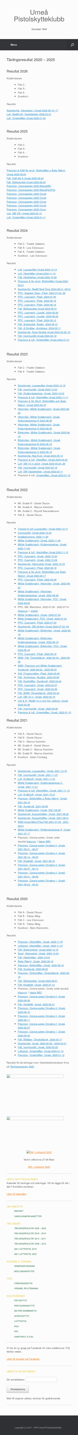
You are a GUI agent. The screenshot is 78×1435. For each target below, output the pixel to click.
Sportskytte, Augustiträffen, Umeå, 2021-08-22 (43, 814)
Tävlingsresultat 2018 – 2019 (30, 1233)
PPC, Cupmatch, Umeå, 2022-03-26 (37, 689)
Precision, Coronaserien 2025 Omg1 (26, 209)
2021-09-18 (24, 802)
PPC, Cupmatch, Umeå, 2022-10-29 (37, 560)
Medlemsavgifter (24, 1271)
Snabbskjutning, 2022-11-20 (33, 536)
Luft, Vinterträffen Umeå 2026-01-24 (26, 118)
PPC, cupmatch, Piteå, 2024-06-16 (37, 300)
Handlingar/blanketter (28, 1216)
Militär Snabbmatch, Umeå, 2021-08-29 (39, 810)
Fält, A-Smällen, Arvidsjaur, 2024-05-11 (39, 328)
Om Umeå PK (15, 1206)
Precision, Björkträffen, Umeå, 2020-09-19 (41, 965)
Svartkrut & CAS (23, 1336)
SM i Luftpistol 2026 (39, 1167)
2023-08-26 (45, 420)
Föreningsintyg (23, 1283)
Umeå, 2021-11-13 (60, 790)
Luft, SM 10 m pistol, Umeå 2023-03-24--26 (41, 463)
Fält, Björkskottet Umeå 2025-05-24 (26, 182)
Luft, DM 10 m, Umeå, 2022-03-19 (36, 697)
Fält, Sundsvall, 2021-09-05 (33, 806)
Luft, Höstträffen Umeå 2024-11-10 (36, 273)
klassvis (23, 611)
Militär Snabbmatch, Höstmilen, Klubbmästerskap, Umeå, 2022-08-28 (38, 593)
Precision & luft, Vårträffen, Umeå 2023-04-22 (43, 459)
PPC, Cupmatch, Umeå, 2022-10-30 (37, 556)
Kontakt (18, 1211)
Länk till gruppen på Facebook (23, 1359)
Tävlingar (13, 1223)
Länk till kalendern (17, 1194)
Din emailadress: (16, 1379)
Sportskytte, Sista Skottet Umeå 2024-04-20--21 (44, 332)
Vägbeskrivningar (24, 1266)
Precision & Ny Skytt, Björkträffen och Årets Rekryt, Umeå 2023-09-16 (42, 403)
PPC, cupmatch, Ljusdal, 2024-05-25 (38, 316)
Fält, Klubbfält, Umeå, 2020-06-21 (36, 1004)
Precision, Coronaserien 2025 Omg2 (26, 205)
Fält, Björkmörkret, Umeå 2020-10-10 (38, 949)
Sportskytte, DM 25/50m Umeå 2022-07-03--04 (43, 626)
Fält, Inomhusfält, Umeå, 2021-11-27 (38, 775)
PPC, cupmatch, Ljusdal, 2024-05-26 (38, 312)
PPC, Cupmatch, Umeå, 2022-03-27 (37, 685)
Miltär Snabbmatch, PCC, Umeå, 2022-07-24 (42, 618)
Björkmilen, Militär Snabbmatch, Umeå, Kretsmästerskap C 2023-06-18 (39, 450)
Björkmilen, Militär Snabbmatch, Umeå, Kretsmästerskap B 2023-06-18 (39, 442)
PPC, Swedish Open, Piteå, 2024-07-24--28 (41, 293)
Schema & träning (19, 1261)
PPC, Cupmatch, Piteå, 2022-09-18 (37, 568)
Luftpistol (20, 1321)
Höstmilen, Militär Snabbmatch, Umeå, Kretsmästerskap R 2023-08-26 (39, 426)
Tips (9, 1278)
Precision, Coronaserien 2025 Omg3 (26, 201)
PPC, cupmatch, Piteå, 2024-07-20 (37, 297)
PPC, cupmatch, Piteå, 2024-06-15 (37, 304)
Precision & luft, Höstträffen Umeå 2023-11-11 (43, 397)
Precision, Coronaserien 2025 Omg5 (26, 194)
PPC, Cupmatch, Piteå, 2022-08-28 (37, 579)
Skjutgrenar (16, 1296)
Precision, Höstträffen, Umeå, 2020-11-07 (40, 942)
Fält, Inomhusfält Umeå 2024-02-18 (37, 336)
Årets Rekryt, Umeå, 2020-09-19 (35, 961)
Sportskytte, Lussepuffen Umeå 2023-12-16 (41, 385)
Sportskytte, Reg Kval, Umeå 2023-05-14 (40, 455)
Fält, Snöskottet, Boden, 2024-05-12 (38, 324)
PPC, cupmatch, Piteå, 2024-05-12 (37, 320)
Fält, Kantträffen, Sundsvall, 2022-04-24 (39, 681)
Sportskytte (21, 1316)
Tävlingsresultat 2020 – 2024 (30, 1228)
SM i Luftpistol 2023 (25, 1254)
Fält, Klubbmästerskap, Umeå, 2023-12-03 (41, 393)
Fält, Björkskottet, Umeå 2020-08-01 (38, 981)
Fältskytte (20, 1300)
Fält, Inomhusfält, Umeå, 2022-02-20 (38, 708)
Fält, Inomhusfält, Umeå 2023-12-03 (37, 389)
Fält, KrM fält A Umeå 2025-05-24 (25, 178)
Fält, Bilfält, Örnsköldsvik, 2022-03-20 (38, 693)
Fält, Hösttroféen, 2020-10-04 (34, 957)
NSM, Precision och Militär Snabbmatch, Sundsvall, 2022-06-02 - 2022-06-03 (40, 667)
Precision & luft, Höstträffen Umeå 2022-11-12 (43, 552)
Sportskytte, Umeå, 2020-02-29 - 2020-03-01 (42, 1043)
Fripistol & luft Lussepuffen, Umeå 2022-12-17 (43, 529)
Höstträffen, (43, 790)
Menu (14, 44)
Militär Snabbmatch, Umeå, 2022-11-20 (39, 540)
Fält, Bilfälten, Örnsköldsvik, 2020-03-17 (40, 1039)
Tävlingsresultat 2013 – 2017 (30, 1238)
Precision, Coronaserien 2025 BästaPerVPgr (31, 190)
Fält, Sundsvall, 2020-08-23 (33, 969)
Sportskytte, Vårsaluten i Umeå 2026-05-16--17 (32, 110)
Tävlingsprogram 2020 (22, 1066)
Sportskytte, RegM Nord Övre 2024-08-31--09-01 (44, 289)
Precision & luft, (27, 790)
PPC (16, 1331)
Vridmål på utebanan (26, 1288)
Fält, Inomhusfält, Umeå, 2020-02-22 (38, 1047)
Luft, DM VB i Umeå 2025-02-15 (24, 213)
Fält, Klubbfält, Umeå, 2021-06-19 (36, 861)
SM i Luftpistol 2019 (25, 1248)
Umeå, (63, 798)
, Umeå (38, 779)
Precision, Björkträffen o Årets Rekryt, (39, 798)
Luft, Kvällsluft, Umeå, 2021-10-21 (36, 794)
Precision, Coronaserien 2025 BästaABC (29, 186)
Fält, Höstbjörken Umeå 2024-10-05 (37, 277)
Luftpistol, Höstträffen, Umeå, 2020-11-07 (40, 945)
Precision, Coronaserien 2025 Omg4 (26, 198)
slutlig (34, 611)
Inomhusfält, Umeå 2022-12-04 (34, 533)
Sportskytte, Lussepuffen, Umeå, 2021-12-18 (42, 771)
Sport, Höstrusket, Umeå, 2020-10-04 (38, 953)
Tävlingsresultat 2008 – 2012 (30, 1243)
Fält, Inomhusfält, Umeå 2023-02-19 (37, 467)
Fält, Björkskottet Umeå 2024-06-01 (37, 308)
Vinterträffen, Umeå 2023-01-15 (53, 475)
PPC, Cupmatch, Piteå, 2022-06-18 (37, 654)
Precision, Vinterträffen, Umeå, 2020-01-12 (41, 1055)
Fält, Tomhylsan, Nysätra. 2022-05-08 (38, 677)
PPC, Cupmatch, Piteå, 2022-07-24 (37, 622)
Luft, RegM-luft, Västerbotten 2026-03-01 (29, 114)
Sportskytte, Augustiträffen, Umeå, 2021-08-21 (43, 818)
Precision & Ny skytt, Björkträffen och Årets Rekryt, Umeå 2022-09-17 (42, 574)
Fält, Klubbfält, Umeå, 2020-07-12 (36, 985)
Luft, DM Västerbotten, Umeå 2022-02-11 (40, 471)
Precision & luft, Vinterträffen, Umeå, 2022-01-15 (44, 712)
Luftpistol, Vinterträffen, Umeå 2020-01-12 (40, 1051)
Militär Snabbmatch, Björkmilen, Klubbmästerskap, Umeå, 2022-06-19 (38, 640)
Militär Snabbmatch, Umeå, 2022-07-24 (39, 615)
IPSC (16, 1326)
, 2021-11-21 (48, 779)
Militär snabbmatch (25, 1310)
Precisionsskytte (24, 1305)
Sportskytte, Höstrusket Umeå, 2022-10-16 (41, 564)
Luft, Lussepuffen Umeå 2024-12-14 (37, 269)
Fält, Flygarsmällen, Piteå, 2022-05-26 (39, 673)
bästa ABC (45, 841)
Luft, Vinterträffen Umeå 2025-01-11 (26, 217)
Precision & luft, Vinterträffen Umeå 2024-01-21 (43, 340)
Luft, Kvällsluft (26, 779)
